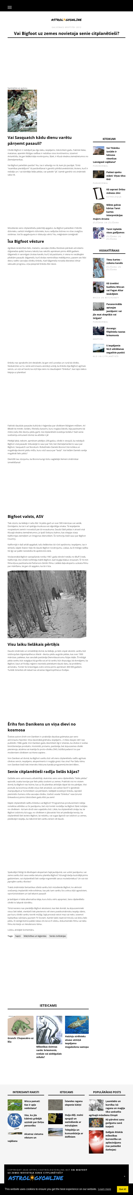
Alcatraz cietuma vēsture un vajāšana (25, 1137)
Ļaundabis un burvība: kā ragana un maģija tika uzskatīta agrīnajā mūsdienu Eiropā (107, 1108)
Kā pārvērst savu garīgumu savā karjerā (115, 1123)
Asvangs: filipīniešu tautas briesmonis (115, 332)
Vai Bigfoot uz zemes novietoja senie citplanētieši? (47, 1171)
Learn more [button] (104, 1189)
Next (93, 1026)
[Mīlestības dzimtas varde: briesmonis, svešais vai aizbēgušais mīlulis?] (49, 1030)
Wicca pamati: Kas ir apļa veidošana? (32, 1105)
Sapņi (18, 936)
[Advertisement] (48, 60)
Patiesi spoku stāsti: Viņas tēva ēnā (115, 176)
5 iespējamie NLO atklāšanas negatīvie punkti (115, 349)
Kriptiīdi (70, 27)
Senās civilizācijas (57, 936)
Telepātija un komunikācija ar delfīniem (74, 1133)
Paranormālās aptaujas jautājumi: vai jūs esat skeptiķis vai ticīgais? (107, 311)
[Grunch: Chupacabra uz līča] (21, 1026)
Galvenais (58, 27)
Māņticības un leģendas (35, 936)
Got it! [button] (122, 1189)
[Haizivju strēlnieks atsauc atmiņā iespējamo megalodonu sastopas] (78, 1025)
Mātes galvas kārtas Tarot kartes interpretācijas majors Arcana (108, 211)
